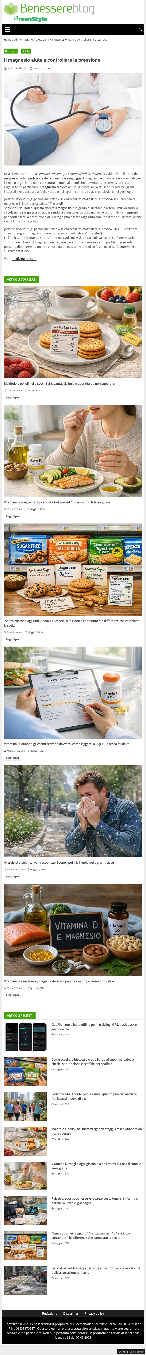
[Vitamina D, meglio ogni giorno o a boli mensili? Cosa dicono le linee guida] (73, 451)
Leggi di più (12, 397)
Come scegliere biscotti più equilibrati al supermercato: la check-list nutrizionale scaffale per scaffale (93, 1061)
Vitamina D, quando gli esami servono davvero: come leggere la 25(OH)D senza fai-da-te (66, 744)
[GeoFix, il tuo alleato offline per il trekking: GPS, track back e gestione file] (25, 1036)
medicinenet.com (24, 259)
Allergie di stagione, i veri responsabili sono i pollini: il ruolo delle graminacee (59, 862)
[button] (140, 29)
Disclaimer (71, 1313)
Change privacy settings (131, 1351)
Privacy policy (94, 1313)
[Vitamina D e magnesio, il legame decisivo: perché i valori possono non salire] (73, 930)
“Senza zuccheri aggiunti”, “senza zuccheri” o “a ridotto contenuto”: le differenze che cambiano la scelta (91, 1235)
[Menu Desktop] (8, 29)
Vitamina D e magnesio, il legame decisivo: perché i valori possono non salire (59, 981)
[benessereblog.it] (49, 12)
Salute (25, 51)
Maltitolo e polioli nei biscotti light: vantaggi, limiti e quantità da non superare (59, 383)
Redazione (49, 1313)
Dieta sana (11, 51)
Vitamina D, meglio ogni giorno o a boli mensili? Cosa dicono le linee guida (57, 502)
